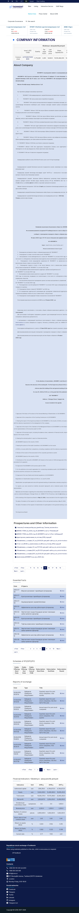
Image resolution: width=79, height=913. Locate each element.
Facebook (12, 889)
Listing (36, 6)
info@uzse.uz (13, 873)
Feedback (17, 853)
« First (16, 568)
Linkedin (11, 897)
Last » (22, 571)
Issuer (32, 1)
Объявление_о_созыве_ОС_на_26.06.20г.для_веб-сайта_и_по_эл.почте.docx (41, 540)
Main (29, 6)
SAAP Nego (59, 6)
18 (56, 568)
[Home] (16, 7)
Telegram (12, 892)
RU (17, 1)
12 (34, 568)
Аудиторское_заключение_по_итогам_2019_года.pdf (33, 537)
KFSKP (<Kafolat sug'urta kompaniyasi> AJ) (40, 27)
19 (60, 568)
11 (30, 568)
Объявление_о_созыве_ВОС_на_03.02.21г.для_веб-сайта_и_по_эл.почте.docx (42, 553)
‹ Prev (22, 568)
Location (11, 879)
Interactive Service (47, 6)
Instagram (12, 900)
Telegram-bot (13, 903)
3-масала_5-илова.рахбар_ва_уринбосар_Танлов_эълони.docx (37, 527)
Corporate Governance (15, 21)
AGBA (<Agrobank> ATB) (67, 27)
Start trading (41, 1)
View (62, 591)
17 (52, 568)
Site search (31, 21)
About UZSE (54, 14)
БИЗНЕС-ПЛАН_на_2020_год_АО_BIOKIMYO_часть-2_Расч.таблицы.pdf (39, 534)
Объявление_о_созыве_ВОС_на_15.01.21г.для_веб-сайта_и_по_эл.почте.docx (41, 550)
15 (45, 568)
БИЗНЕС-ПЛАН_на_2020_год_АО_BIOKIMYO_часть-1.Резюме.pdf (37, 531)
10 (53, 649)
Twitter (11, 895)
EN (26, 1)
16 (49, 568)
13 (37, 568)
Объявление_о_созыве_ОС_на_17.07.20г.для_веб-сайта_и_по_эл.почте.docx (41, 547)
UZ (21, 1)
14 (41, 568)
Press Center (43, 14)
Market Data (32, 14)
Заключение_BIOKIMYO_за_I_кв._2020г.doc (30, 557)
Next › (16, 571)
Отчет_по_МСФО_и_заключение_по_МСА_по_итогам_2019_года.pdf (38, 544)
